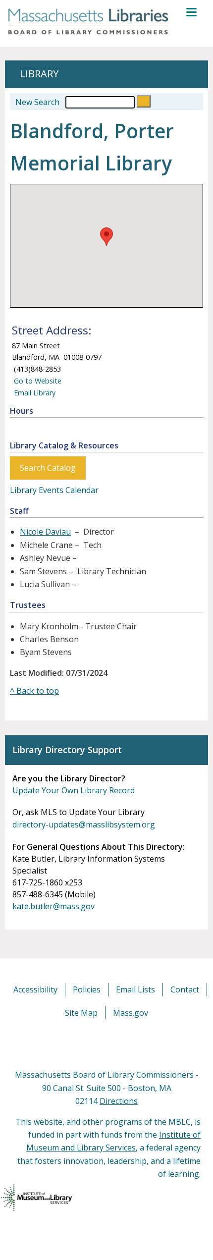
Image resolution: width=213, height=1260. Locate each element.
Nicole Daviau (45, 531)
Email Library (33, 392)
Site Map (81, 1012)
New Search (37, 102)
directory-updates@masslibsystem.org (83, 824)
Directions (119, 1101)
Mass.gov (130, 1012)
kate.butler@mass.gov (53, 906)
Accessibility (35, 989)
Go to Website (36, 380)
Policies (87, 989)
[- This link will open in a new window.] (117, 1043)
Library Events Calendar (54, 490)
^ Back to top (34, 690)
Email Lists (135, 989)
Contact (184, 989)
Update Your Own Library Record (73, 790)
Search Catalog (48, 467)
